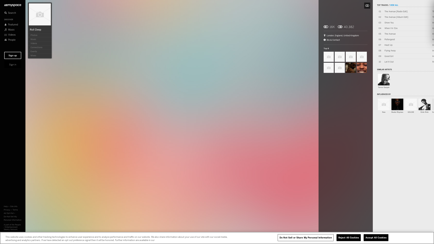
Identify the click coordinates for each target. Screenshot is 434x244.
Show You (389, 22)
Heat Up (388, 45)
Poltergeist (389, 39)
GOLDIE (411, 112)
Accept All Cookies (376, 237)
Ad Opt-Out (9, 213)
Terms (15, 209)
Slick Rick (424, 112)
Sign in (12, 64)
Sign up (12, 55)
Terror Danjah (383, 87)
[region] (217, 238)
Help (6, 206)
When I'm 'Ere (391, 28)
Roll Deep (35, 29)
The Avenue (390, 33)
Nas (383, 112)
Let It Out (389, 61)
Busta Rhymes (397, 112)
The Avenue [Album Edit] (396, 17)
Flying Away (390, 50)
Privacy (7, 209)
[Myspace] (12, 4)
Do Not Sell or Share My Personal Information (306, 237)
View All (394, 5)
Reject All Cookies (348, 237)
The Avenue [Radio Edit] (396, 11)
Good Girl (388, 56)
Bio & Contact (333, 40)
